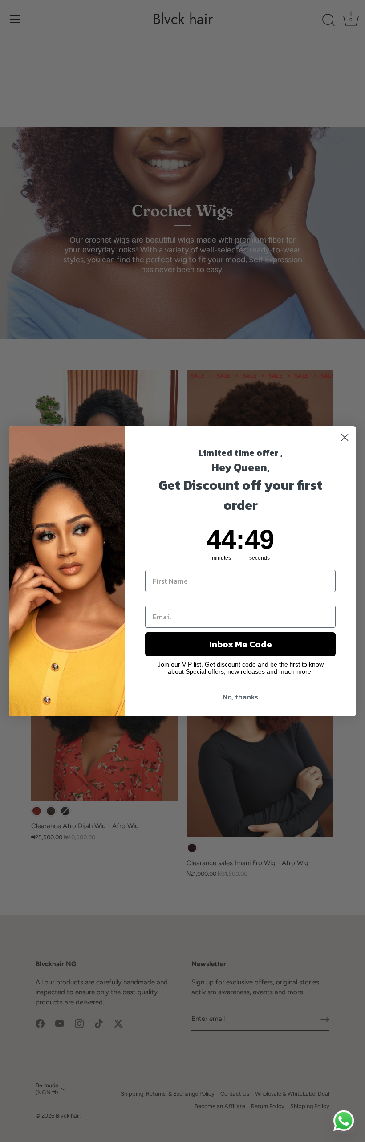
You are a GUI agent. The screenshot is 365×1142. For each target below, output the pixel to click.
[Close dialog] (345, 437)
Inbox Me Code (240, 644)
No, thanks (240, 696)
